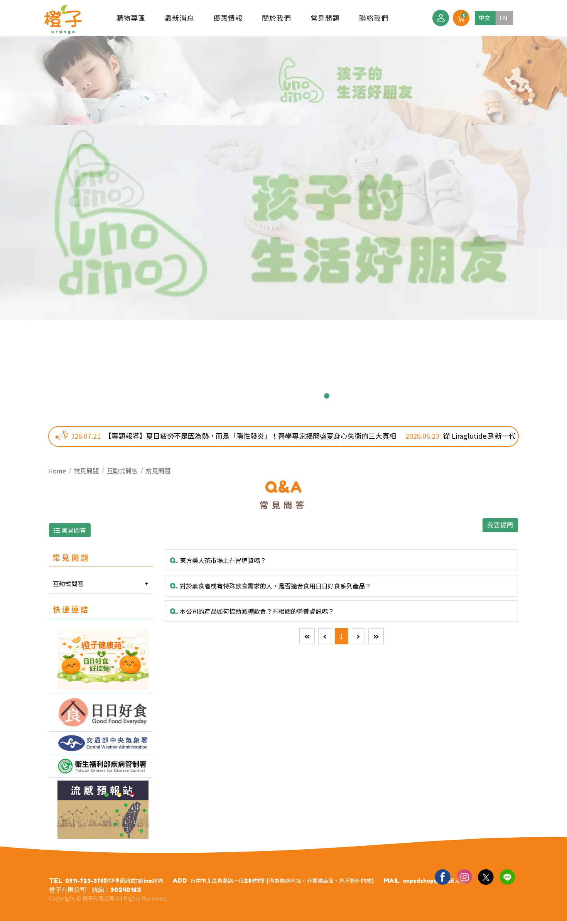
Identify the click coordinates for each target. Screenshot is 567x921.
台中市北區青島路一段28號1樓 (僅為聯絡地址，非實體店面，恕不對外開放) (282, 880)
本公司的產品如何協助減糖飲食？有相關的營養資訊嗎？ (252, 611)
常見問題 (158, 470)
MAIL (391, 880)
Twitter (485, 876)
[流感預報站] (100, 809)
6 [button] (302, 396)
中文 (484, 18)
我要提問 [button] (500, 525)
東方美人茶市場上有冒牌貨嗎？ (218, 560)
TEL (55, 880)
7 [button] (314, 396)
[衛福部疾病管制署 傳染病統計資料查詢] (100, 766)
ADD (179, 880)
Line (507, 876)
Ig (464, 876)
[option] (283, 178)
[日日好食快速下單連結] (100, 659)
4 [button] (277, 396)
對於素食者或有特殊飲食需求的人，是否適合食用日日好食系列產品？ (270, 585)
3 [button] (265, 396)
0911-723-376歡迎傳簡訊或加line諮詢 (114, 880)
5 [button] (289, 396)
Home (57, 470)
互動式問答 (122, 470)
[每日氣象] (100, 743)
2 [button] (252, 396)
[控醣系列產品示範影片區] (100, 712)
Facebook (442, 876)
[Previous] (324, 636)
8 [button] (326, 396)
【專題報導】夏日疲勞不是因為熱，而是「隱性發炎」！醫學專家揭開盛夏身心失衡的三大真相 (175, 436)
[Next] (358, 636)
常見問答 (73, 530)
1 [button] (240, 396)
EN (504, 18)
